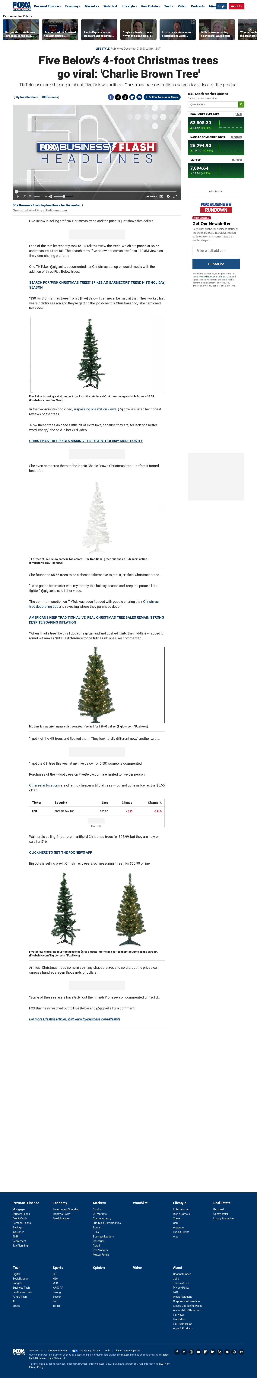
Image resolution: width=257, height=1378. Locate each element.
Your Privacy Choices (89, 1350)
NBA (55, 1278)
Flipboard (206, 1352)
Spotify (234, 1352)
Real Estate (149, 6)
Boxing (57, 1292)
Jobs (176, 1278)
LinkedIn (213, 1352)
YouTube (198, 1352)
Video (182, 6)
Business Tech (21, 1287)
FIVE (34, 811)
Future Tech (20, 1296)
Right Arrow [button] (250, 29)
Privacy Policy (205, 277)
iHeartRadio (241, 1352)
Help (107, 1350)
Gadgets (18, 1283)
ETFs (96, 1232)
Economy (71, 6)
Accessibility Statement (187, 1310)
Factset (125, 1354)
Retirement (19, 1241)
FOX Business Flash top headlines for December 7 (48, 205)
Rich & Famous (182, 1213)
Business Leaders (103, 1236)
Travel (176, 1218)
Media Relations (182, 1296)
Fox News (178, 1314)
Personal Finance (46, 6)
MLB (55, 1283)
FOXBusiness (49, 97)
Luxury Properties (223, 1218)
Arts (175, 1236)
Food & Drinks (181, 1232)
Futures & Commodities (107, 1222)
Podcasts (198, 6)
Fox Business (22, 6)
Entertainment (181, 1209)
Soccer (57, 1296)
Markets (91, 6)
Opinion (99, 1268)
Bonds (96, 1227)
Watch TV (236, 6)
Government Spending (66, 1209)
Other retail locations (44, 785)
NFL (55, 1274)
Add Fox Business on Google (163, 97)
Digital (16, 1274)
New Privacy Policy (57, 1350)
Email (139, 97)
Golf (55, 1301)
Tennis (57, 1305)
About (177, 1268)
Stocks (97, 1209)
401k (15, 1236)
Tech (167, 6)
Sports (58, 1268)
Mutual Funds (101, 1254)
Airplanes (178, 1227)
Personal (218, 1209)
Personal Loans (22, 1222)
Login (221, 6)
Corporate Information (186, 1301)
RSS (220, 1352)
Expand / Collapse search (212, 6)
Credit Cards (20, 1218)
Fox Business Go (182, 1323)
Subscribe (216, 264)
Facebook (111, 97)
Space (16, 1305)
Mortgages (19, 1209)
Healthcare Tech (22, 1292)
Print (132, 97)
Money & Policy (62, 1213)
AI (14, 1301)
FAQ (175, 1292)
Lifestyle (128, 6)
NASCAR (58, 1287)
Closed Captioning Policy (187, 1305)
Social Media (20, 1278)
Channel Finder (182, 1274)
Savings (17, 1227)
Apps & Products (183, 1328)
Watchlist (110, 6)
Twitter (118, 97)
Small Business (62, 1218)
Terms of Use (224, 277)
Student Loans (21, 1213)
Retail (96, 1245)
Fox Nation (179, 1319)
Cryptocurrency (102, 1218)
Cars (176, 1222)
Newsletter (227, 1352)
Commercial (220, 1213)
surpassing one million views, (95, 409)
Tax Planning (20, 1245)
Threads (125, 97)
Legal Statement (56, 1358)
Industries (99, 1241)
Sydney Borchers (27, 97)
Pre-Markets (100, 1250)
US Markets (100, 1213)
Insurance (18, 1232)
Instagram (191, 1352)
